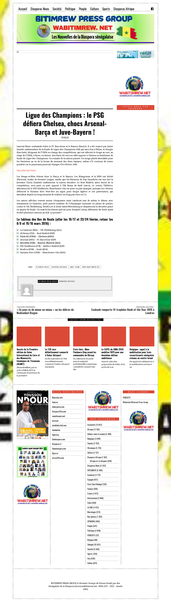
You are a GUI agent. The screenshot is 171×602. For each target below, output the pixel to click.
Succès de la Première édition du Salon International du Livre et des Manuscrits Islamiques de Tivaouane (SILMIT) (28, 357)
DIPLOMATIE (91, 470)
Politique (90, 530)
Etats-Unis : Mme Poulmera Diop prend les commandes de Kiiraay (84, 352)
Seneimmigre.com (59, 448)
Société (90, 549)
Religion (90, 539)
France (89, 493)
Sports (90, 553)
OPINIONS (91, 521)
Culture (90, 452)
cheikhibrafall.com (59, 425)
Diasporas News (93, 465)
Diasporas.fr (57, 443)
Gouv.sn (55, 402)
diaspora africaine (59, 267)
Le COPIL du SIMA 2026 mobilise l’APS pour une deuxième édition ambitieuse (112, 354)
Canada (90, 443)
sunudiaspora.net (58, 416)
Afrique (90, 429)
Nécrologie (91, 512)
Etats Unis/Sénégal (94, 484)
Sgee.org (55, 434)
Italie (89, 502)
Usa (88, 558)
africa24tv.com (58, 457)
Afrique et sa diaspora (98, 461)
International (92, 498)
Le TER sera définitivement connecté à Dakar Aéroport (56, 352)
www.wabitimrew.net (91, 267)
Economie (91, 474)
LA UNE (90, 507)
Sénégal (90, 544)
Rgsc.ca (55, 453)
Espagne (90, 479)
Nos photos (91, 516)
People (89, 526)
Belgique (90, 438)
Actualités (91, 424)
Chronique (91, 447)
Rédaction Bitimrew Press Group (135, 402)
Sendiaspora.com (58, 439)
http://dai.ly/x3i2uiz (26, 170)
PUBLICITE (91, 535)
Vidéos (90, 563)
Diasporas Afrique (94, 457)
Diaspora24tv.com (59, 411)
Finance (90, 488)
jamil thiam (75, 267)
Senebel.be (56, 430)
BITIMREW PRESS (42, 267)
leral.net (55, 420)
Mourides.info (57, 397)
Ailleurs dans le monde (96, 434)
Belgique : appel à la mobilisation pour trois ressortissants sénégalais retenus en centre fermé (142, 354)
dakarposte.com (58, 406)
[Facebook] (152, 8)
